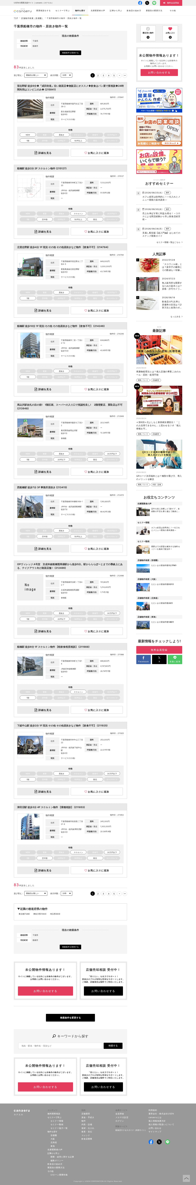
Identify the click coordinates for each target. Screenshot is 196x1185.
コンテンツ (52, 1110)
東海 (53, 1146)
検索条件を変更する (70, 53)
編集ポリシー (57, 1160)
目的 (83, 1110)
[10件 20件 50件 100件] (66, 75)
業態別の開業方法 (56, 1167)
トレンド (85, 1135)
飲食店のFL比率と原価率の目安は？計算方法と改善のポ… (172, 304)
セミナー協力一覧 (59, 1128)
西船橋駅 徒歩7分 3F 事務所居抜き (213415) (42, 487)
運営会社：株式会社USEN (161, 1113)
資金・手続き (87, 1117)
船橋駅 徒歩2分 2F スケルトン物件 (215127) (42, 168)
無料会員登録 (159, 649)
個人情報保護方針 (157, 1121)
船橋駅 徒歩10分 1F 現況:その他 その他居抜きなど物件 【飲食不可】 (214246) (61, 326)
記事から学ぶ (53, 1153)
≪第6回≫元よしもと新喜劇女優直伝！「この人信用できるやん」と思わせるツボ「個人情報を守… (158, 425)
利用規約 (153, 1110)
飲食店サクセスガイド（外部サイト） (131, 1130)
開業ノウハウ (143, 380)
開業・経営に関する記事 (62, 1157)
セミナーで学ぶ (54, 1117)
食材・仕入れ (87, 1128)
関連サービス (121, 1126)
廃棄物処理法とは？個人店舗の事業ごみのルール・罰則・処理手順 (158, 373)
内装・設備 (157, 484)
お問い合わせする (45, 991)
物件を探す (52, 1131)
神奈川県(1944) (39, 914)
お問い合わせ (155, 1128)
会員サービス (121, 1110)
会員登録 (119, 1113)
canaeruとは (155, 1117)
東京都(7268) (24, 914)
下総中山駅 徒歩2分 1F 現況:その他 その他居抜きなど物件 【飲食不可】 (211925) (62, 725)
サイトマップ (155, 1131)
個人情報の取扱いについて (161, 1124)
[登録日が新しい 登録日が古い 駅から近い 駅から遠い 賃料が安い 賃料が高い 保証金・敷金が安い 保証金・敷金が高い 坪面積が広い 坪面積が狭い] (35, 75)
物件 (83, 1121)
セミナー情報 (57, 1121)
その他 (50, 1171)
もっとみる (175, 316)
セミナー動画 (57, 1124)
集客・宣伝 (86, 1131)
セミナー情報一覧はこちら (168, 242)
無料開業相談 (53, 1113)
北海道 (54, 1142)
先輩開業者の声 (54, 1149)
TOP (16, 18)
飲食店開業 (86, 1139)
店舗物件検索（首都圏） (32, 18)
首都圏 (54, 1135)
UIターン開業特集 (59, 1174)
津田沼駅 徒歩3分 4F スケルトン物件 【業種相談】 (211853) (51, 807)
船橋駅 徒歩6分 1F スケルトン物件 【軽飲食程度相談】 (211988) (53, 646)
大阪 (53, 1139)
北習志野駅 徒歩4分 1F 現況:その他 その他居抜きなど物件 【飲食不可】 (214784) (62, 247)
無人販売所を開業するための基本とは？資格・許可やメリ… (172, 285)
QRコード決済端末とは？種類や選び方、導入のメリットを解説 (159, 477)
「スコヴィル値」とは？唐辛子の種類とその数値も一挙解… (172, 267)
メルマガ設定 (121, 1117)
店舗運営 (156, 380)
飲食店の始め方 (54, 1164)
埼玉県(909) (55, 914)
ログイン (119, 1121)
